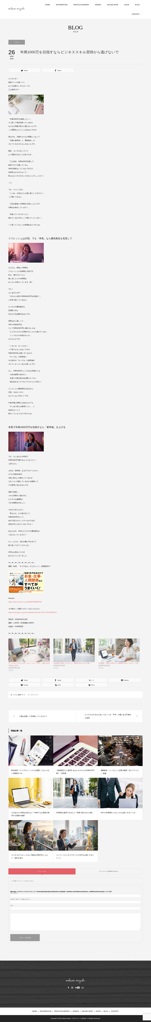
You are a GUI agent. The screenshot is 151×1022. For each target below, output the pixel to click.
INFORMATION (61, 5)
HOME (47, 5)
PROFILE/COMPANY (81, 5)
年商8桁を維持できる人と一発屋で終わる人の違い (72, 663)
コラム (17, 42)
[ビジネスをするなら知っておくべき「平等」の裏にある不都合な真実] (29, 650)
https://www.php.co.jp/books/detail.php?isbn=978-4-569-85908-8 (32, 612)
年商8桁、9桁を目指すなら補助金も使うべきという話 (118, 663)
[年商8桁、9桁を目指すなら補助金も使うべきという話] (120, 650)
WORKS (98, 5)
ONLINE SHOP (112, 5)
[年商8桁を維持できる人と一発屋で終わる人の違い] (74, 650)
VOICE (126, 5)
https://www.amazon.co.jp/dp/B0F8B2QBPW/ (25, 602)
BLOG (137, 5)
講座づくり (21, 695)
